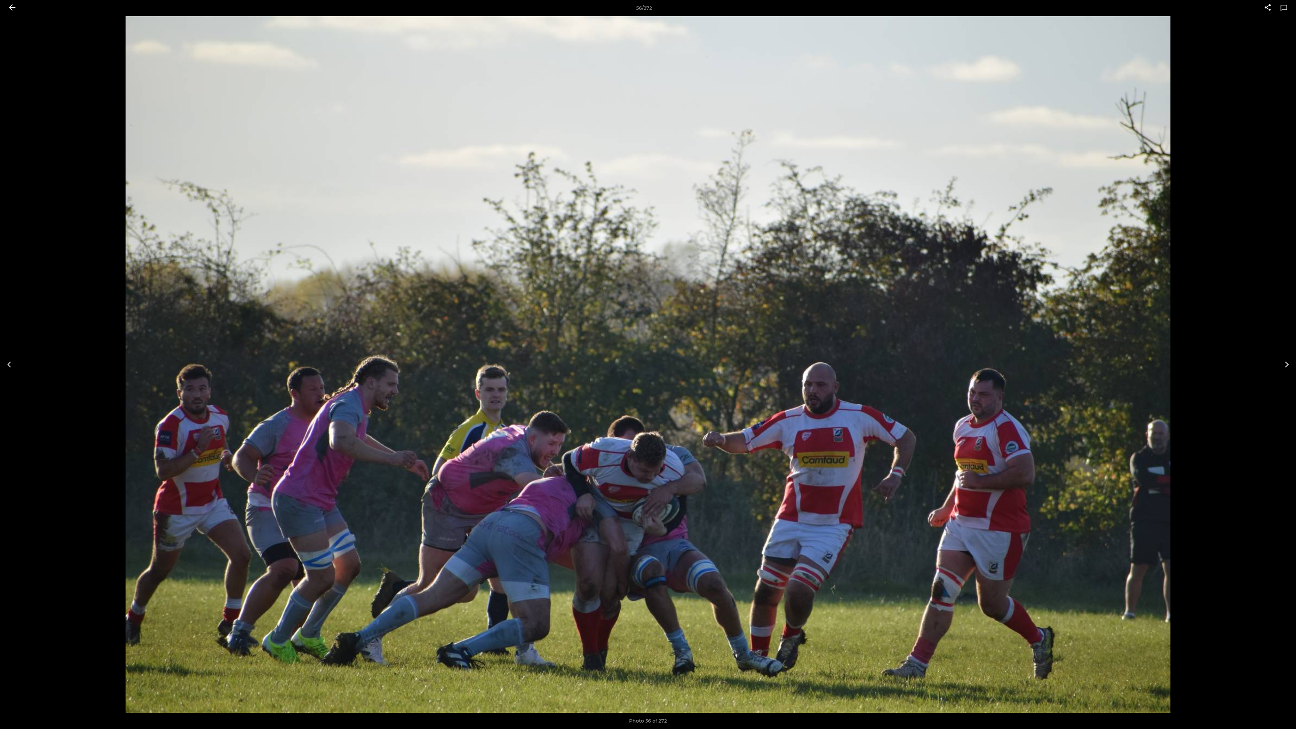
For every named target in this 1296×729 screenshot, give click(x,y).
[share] (1268, 8)
